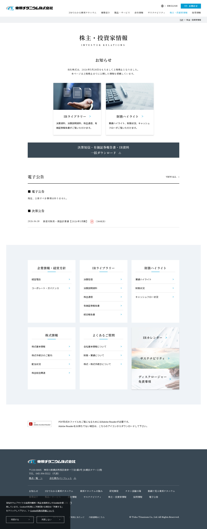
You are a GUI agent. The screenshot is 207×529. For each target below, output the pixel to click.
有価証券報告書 (92, 305)
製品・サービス (122, 12)
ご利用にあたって (77, 517)
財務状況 (140, 288)
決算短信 (88, 279)
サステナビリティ (156, 12)
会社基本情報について (95, 346)
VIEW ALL (171, 177)
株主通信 (88, 296)
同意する (15, 519)
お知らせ (33, 491)
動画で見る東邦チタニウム (161, 491)
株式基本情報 (38, 346)
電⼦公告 (153, 496)
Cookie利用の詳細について (42, 510)
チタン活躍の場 (133, 491)
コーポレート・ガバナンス (45, 288)
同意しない (47, 519)
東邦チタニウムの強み (91, 491)
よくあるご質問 (103, 335)
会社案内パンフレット (60, 478)
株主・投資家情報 (179, 12)
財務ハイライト (155, 268)
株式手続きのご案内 (42, 355)
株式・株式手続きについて (97, 364)
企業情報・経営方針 (51, 268)
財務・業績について (94, 355)
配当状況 (36, 364)
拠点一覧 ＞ (36, 478)
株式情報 (51, 335)
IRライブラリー (103, 268)
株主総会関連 (38, 372)
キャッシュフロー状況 (146, 296)
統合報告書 (89, 314)
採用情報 (196, 12)
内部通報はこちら (97, 517)
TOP (181, 19)
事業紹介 (105, 12)
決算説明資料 (90, 288)
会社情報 (138, 12)
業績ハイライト (143, 279)
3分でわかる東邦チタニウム (83, 12)
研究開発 (114, 491)
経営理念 (36, 279)
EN (172, 6)
